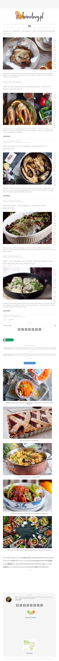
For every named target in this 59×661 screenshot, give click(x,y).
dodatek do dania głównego (34, 557)
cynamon (17, 557)
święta (18, 82)
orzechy (14, 563)
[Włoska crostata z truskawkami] (27, 438)
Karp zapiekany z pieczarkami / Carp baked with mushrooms (25, 147)
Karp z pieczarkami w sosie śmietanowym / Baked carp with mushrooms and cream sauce (28, 262)
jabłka (19, 560)
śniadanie (43, 566)
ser (44, 564)
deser (24, 557)
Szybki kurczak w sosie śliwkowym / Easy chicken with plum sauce (29, 513)
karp (12, 82)
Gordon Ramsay (8, 560)
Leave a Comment (10, 210)
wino (29, 142)
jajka (21, 560)
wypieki (27, 566)
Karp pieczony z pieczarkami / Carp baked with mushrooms (24, 206)
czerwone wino (11, 142)
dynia (4, 560)
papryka (17, 564)
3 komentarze (9, 265)
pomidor (32, 564)
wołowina (23, 566)
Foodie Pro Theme (17, 658)
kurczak (37, 560)
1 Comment (9, 91)
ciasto (10, 557)
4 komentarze (9, 35)
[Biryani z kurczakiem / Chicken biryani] (27, 474)
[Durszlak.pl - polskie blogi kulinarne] (30, 653)
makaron (42, 560)
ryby (16, 82)
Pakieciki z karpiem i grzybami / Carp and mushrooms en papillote (29, 32)
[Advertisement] (29, 4)
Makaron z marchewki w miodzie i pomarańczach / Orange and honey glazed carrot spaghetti (29, 403)
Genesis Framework (38, 658)
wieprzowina (16, 566)
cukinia (13, 557)
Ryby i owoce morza (17, 81)
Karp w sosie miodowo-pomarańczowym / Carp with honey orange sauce (27, 87)
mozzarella (5, 563)
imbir (16, 560)
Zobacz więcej (18, 599)
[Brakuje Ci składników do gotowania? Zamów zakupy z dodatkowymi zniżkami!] (27, 547)
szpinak (50, 563)
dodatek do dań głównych (48, 557)
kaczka (23, 560)
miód (17, 142)
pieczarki (17, 201)
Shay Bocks (25, 658)
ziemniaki (32, 566)
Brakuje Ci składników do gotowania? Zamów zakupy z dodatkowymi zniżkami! (29, 550)
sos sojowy (46, 563)
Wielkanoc (10, 566)
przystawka (38, 564)
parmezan (22, 564)
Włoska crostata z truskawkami (29, 440)
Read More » (7, 136)
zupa (39, 566)
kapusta (25, 560)
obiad (14, 82)
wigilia (21, 82)
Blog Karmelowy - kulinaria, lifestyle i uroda (29, 15)
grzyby (9, 82)
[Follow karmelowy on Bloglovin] (31, 618)
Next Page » (12, 319)
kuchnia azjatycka (31, 560)
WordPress (51, 658)
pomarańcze (20, 142)
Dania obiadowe (10, 81)
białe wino (4, 557)
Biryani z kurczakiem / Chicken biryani (29, 477)
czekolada (21, 557)
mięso (50, 560)
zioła (23, 257)
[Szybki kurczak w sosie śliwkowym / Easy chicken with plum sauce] (27, 511)
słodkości (6, 567)
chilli (8, 557)
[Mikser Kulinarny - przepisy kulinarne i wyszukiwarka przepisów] (29, 650)
